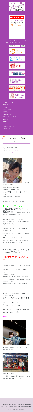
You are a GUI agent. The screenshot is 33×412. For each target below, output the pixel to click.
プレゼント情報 (7, 109)
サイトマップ (6, 128)
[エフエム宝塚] (17, 12)
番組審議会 (5, 112)
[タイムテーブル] (17, 53)
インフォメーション (8, 102)
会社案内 (5, 121)
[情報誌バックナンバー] (17, 98)
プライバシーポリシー (8, 126)
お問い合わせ (6, 119)
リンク (4, 124)
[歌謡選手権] (17, 90)
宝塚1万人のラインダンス (9, 116)
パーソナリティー (7, 107)
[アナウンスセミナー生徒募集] (17, 83)
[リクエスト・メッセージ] (17, 61)
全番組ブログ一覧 (7, 104)
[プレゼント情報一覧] (17, 68)
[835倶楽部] (17, 76)
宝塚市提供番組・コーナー (10, 114)
